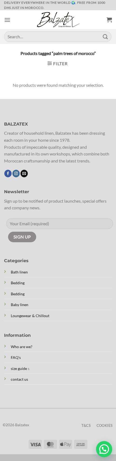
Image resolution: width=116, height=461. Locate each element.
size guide (19, 368)
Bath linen (19, 272)
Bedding (18, 282)
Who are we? (21, 346)
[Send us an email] (24, 173)
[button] (7, 19)
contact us (19, 379)
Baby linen (19, 304)
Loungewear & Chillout (30, 315)
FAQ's (16, 357)
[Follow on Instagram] (16, 173)
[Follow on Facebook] (8, 173)
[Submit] (105, 36)
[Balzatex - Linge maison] (58, 19)
